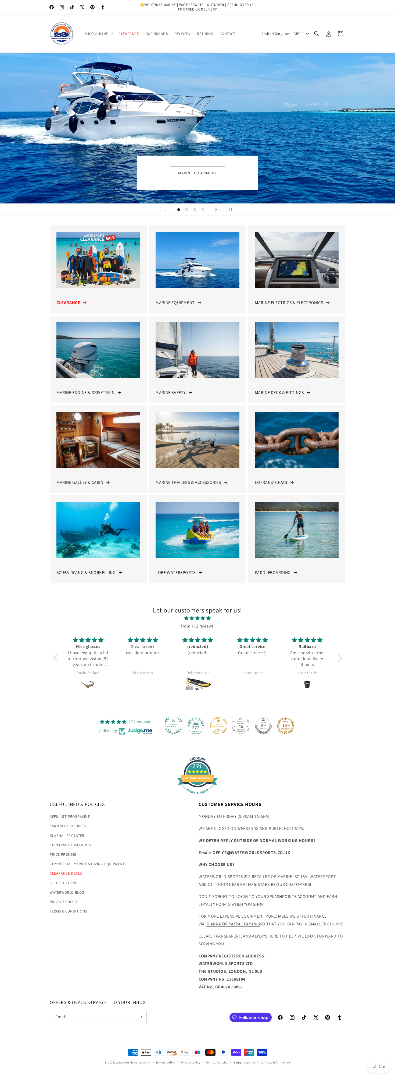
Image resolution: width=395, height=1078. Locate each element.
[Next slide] (216, 210)
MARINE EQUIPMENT (175, 302)
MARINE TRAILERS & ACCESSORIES (188, 482)
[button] (98, 33)
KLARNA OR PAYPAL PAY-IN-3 (233, 924)
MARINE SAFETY (171, 392)
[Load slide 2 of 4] (187, 210)
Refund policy (165, 1062)
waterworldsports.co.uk (133, 1062)
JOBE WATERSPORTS (176, 572)
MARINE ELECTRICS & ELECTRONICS (289, 302)
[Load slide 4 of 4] (203, 210)
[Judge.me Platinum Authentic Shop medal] (173, 725)
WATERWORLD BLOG (67, 892)
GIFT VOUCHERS (63, 882)
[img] (198, 618)
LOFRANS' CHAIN (271, 482)
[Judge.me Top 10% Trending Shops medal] (285, 725)
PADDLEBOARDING (273, 572)
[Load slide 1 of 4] (179, 210)
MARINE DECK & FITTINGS (279, 392)
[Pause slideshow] (229, 210)
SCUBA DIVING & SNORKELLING (86, 572)
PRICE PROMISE (63, 854)
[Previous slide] (165, 210)
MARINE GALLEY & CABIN (79, 482)
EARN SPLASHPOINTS (68, 825)
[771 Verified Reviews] (197, 797)
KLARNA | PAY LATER (67, 835)
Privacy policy (190, 1062)
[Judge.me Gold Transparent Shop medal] (218, 725)
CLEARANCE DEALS (66, 873)
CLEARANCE (68, 302)
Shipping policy (245, 1062)
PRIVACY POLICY (64, 901)
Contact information (275, 1062)
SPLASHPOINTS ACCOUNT (292, 896)
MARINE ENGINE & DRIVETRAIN (85, 392)
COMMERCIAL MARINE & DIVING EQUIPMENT (87, 863)
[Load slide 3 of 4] (195, 210)
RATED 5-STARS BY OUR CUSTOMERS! (275, 884)
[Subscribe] (140, 1017)
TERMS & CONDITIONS (68, 911)
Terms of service (217, 1062)
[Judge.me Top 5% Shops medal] (263, 725)
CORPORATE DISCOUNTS (70, 845)
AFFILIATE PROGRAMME (70, 816)
